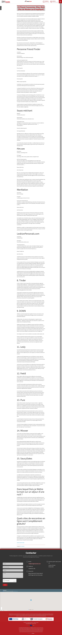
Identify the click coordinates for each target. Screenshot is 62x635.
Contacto (47, 2)
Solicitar (55, 2)
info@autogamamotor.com (35, 563)
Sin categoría (22, 546)
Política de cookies (35, 622)
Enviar (5, 584)
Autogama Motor (34, 623)
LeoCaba (33, 633)
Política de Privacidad (30, 622)
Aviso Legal (25, 622)
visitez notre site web (20, 542)
